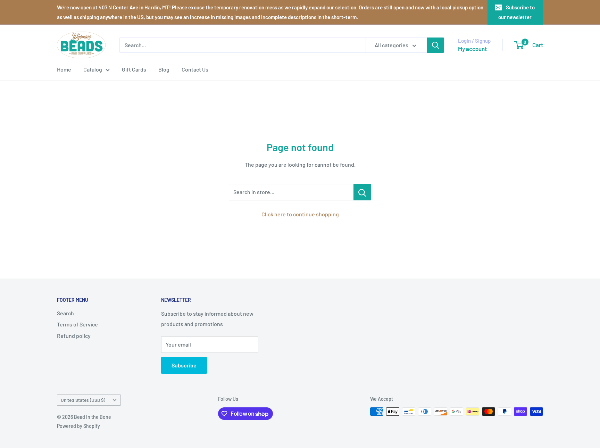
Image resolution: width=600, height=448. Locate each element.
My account (472, 48)
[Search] (435, 45)
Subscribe (184, 365)
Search (65, 313)
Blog (163, 69)
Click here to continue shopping (300, 214)
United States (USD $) (83, 400)
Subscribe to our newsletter (516, 12)
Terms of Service (77, 324)
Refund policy (74, 335)
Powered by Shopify (78, 426)
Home (64, 69)
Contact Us (195, 69)
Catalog (92, 69)
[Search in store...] (362, 192)
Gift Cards (134, 69)
